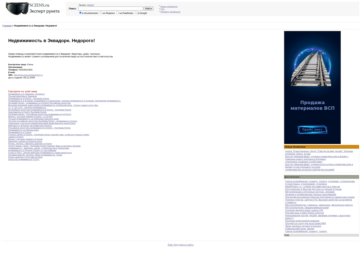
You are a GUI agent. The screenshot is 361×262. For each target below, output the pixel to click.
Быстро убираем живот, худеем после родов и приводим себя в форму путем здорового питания (319, 165)
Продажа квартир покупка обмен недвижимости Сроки (35, 155)
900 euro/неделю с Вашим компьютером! (307, 207)
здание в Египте (16, 137)
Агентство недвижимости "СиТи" (23, 159)
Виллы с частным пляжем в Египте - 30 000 (30, 116)
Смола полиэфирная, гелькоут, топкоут (306, 231)
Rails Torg (173, 245)
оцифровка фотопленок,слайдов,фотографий (309, 169)
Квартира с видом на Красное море (25, 141)
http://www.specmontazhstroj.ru (28, 75)
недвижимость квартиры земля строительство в (38, 148)
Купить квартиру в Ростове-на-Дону (25, 157)
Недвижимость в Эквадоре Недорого (26, 94)
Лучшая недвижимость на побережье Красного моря (33, 119)
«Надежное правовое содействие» (304, 162)
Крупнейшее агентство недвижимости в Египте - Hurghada (39, 110)
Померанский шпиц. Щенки (299, 228)
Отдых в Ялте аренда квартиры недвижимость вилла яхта (40, 152)
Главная (7, 25)
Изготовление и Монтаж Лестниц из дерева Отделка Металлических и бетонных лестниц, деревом (313, 190)
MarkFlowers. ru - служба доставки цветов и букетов (312, 186)
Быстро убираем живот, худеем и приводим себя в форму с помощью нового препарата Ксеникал (316, 158)
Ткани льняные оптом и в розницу (303, 226)
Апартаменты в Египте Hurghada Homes (27, 112)
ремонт (90, 5)
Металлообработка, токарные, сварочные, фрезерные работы (319, 205)
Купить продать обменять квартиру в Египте (30, 143)
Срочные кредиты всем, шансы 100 (304, 210)
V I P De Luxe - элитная (27, 107)
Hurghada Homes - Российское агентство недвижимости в (39, 114)
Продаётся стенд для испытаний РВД (305, 223)
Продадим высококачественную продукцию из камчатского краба (320, 197)
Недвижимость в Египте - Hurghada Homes (28, 98)
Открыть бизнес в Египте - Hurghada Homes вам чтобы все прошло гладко (48, 134)
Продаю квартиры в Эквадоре (22, 96)
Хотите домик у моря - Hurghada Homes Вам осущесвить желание (44, 146)
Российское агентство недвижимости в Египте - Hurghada (39, 128)
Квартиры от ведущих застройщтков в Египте (30, 125)
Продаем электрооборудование (302, 221)
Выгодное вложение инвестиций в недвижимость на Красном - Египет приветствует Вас (53, 105)
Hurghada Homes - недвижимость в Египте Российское (39, 103)
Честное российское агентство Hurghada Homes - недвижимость (42, 121)
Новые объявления (168, 6)
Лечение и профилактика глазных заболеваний (310, 194)
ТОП (162, 9)
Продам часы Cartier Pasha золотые (304, 213)
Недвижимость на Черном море (23, 130)
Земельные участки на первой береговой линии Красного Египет (42, 123)
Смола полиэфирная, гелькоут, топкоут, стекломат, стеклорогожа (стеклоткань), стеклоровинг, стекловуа (320, 182)
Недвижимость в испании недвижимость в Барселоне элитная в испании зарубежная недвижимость (64, 101)
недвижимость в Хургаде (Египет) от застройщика (32, 150)
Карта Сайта (186, 245)
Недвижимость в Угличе (19, 132)
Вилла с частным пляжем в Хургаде (25, 139)
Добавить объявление (170, 12)
